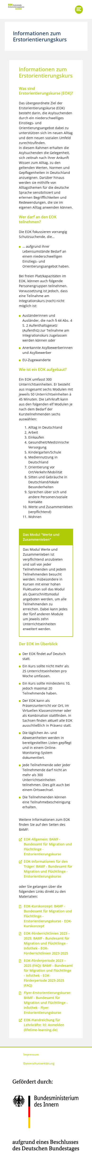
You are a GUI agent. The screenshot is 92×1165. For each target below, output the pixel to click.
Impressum (31, 1054)
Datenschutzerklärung (38, 1063)
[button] (79, 9)
